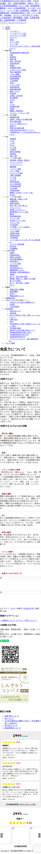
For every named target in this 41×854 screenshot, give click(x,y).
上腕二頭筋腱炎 (15, 175)
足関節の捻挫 (14, 233)
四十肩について (11, 726)
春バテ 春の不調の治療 (18, 276)
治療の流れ (14, 319)
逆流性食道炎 (14, 63)
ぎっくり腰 (14, 44)
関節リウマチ (14, 91)
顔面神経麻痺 (14, 78)
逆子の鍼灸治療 (15, 121)
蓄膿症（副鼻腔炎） (17, 111)
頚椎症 (12, 253)
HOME (7, 27)
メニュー (4, 23)
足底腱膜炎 (14, 248)
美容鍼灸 (13, 139)
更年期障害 (14, 98)
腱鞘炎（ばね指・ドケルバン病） (22, 192)
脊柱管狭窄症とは (16, 268)
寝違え (12, 40)
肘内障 (12, 304)
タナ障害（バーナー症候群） (20, 227)
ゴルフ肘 (13, 180)
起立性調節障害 (15, 76)
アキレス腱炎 (14, 231)
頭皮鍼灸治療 (14, 106)
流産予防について (12, 716)
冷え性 (12, 100)
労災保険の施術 (15, 328)
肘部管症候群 (14, 182)
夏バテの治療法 (15, 281)
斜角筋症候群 (14, 255)
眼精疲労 (13, 57)
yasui (4, 611)
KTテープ (13, 38)
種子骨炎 (13, 246)
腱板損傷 (13, 167)
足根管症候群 (14, 236)
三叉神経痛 (14, 81)
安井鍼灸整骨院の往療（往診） (21, 332)
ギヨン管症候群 (15, 184)
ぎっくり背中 (14, 42)
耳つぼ (12, 145)
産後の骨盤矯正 (15, 152)
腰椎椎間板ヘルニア (17, 270)
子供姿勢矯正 (14, 307)
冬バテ (12, 285)
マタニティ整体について (18, 124)
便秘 (11, 102)
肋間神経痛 (14, 266)
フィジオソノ (14, 31)
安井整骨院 (9, 309)
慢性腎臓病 (14, 291)
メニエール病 (14, 85)
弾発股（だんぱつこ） (18, 210)
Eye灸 (12, 141)
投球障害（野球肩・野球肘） (20, 160)
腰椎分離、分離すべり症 (18, 199)
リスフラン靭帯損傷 (17, 244)
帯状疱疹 (13, 93)
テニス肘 (13, 177)
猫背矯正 (13, 154)
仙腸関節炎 (14, 201)
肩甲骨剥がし (14, 261)
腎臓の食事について (17, 296)
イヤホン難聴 (14, 74)
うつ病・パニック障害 (18, 70)
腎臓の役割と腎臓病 (17, 289)
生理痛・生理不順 (16, 96)
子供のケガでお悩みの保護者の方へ (22, 302)
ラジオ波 (13, 147)
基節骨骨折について (13, 728)
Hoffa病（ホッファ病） (18, 220)
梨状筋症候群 (14, 203)
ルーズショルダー (16, 162)
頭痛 (11, 55)
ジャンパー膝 (14, 218)
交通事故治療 (10, 298)
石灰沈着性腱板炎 (16, 259)
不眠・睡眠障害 (15, 72)
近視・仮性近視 (15, 61)
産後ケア (13, 126)
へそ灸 (12, 143)
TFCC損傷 (13, 188)
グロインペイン (15, 208)
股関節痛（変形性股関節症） (20, 272)
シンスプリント (15, 229)
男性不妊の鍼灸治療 (17, 128)
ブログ (12, 608)
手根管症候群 (14, 190)
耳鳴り (12, 83)
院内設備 (13, 313)
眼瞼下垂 (13, 59)
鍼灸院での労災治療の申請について (22, 330)
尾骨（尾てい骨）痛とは (18, 205)
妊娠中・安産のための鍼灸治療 (21, 119)
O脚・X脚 (13, 156)
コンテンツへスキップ (17, 23)
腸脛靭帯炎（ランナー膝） (19, 212)
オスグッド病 (14, 223)
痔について (9, 718)
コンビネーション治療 (18, 35)
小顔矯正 (13, 149)
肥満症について (7, 620)
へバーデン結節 (15, 264)
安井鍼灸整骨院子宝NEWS (19, 335)
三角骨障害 (14, 238)
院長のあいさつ (15, 311)
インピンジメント (16, 164)
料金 (11, 322)
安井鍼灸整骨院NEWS (18, 337)
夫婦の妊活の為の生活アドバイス (22, 130)
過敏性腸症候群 (15, 89)
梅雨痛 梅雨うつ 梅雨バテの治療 (22, 279)
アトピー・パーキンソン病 (19, 113)
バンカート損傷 (15, 169)
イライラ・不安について (26, 620)
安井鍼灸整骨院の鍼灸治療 (19, 53)
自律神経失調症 (15, 68)
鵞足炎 (12, 214)
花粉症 (12, 109)
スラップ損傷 (14, 171)
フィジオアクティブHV (18, 33)
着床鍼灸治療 (14, 117)
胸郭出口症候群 (15, 257)
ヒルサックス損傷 (16, 173)
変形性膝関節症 (15, 216)
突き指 (12, 195)
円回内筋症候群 (15, 186)
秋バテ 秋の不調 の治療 (19, 283)
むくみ (12, 104)
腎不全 (12, 294)
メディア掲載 (10, 343)
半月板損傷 (14, 225)
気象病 (12, 65)
